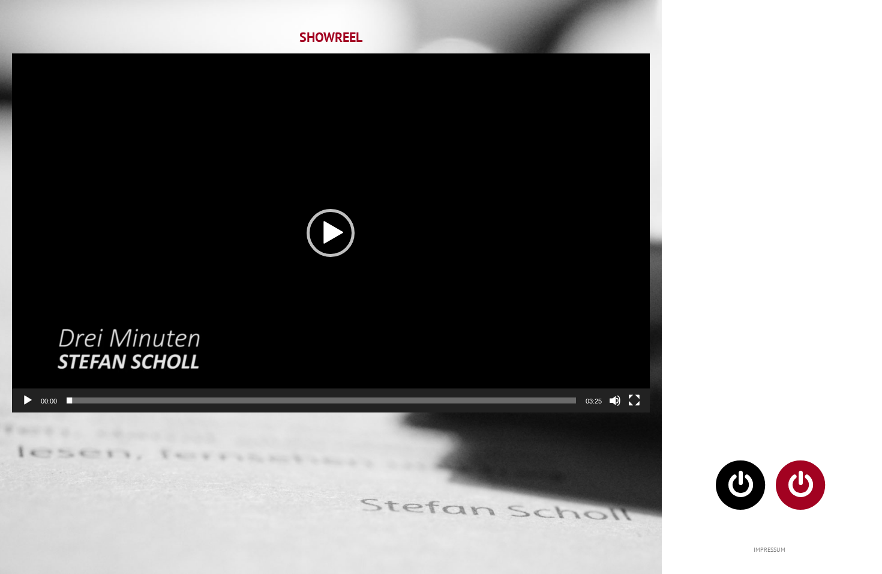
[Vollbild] (634, 400)
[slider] (321, 400)
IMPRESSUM (769, 550)
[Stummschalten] (615, 400)
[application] (331, 232)
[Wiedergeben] (28, 400)
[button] (331, 233)
